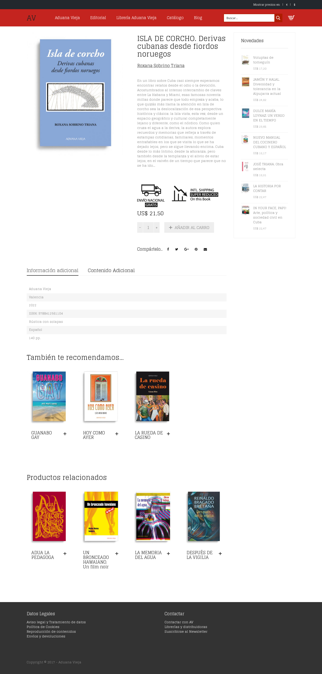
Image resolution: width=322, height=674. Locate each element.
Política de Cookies (43, 627)
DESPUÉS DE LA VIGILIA (199, 555)
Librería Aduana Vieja (136, 17)
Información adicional (52, 270)
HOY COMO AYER (94, 435)
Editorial (98, 17)
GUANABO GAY (41, 435)
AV (31, 18)
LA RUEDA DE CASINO (149, 435)
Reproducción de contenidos (51, 631)
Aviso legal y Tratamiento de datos (56, 622)
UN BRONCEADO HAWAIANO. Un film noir (96, 559)
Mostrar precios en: (266, 4)
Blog (198, 17)
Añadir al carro (192, 227)
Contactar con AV (179, 622)
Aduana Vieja (67, 17)
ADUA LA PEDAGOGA (42, 555)
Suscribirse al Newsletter (186, 631)
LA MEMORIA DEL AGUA (148, 555)
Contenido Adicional (111, 270)
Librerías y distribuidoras (186, 627)
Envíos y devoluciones (46, 636)
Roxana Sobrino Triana (161, 65)
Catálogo (175, 17)
